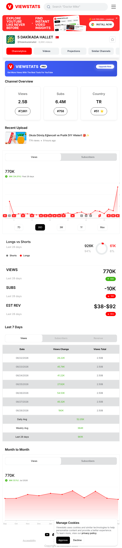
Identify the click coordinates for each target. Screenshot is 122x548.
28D (40, 227)
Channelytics (19, 51)
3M (61, 227)
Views (34, 157)
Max (102, 227)
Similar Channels (101, 51)
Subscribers (88, 157)
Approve (63, 540)
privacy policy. (89, 533)
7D (18, 227)
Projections (74, 51)
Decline (77, 540)
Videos (46, 51)
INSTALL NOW (104, 24)
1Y (81, 227)
